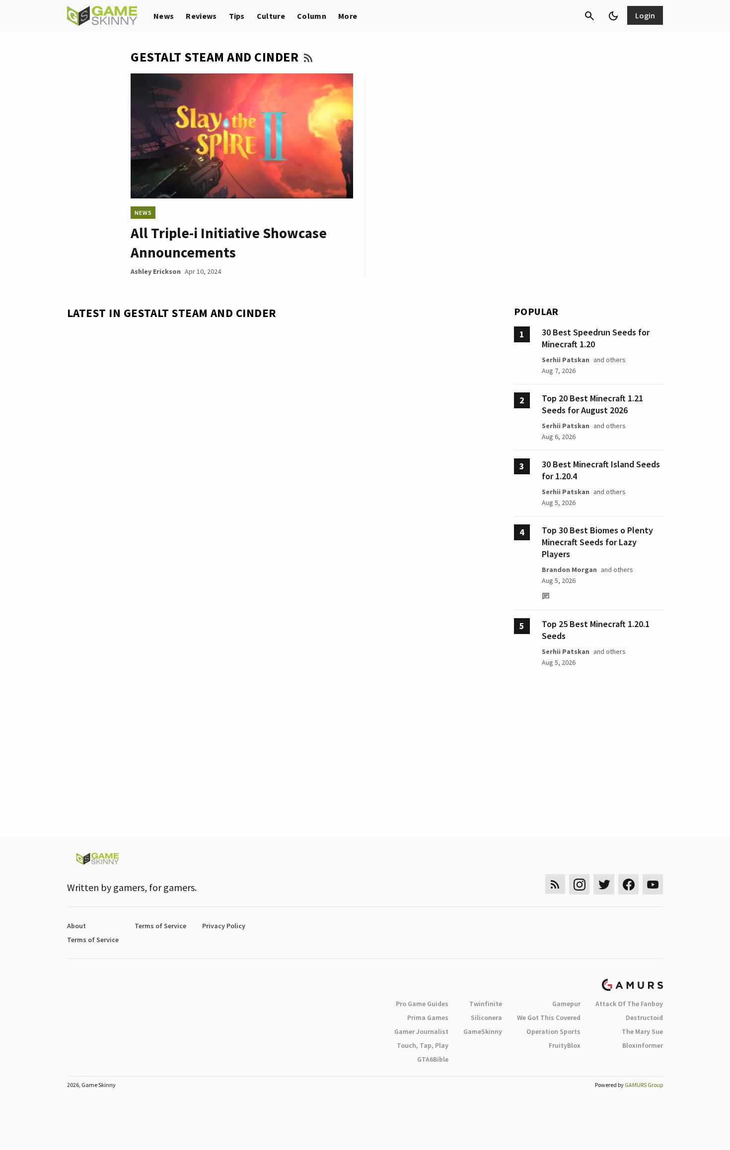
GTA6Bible (432, 1059)
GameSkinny (482, 1031)
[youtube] (653, 884)
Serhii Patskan (565, 359)
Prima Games (427, 1017)
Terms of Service (160, 925)
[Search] (589, 16)
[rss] (555, 884)
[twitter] (603, 884)
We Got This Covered (549, 1017)
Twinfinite (485, 1003)
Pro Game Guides (422, 1003)
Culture (271, 16)
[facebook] (628, 884)
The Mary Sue (642, 1031)
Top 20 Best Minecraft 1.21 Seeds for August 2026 (592, 404)
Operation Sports (553, 1031)
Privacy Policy (223, 925)
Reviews (201, 16)
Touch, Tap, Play (422, 1045)
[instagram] (579, 884)
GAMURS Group (644, 1084)
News (163, 16)
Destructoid (644, 1017)
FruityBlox (565, 1045)
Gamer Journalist (421, 1031)
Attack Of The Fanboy (629, 1003)
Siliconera (486, 1017)
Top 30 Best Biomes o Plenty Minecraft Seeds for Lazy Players (597, 542)
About (76, 925)
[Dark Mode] (613, 16)
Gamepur (566, 1003)
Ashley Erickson (156, 271)
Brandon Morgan (569, 569)
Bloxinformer (642, 1045)
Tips (237, 16)
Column (311, 16)
